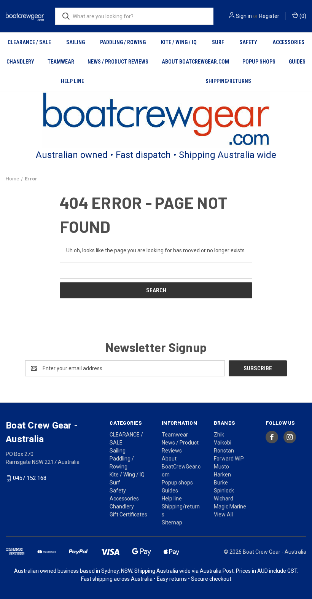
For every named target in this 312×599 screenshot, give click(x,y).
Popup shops (258, 62)
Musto (221, 467)
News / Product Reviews (118, 62)
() (302, 16)
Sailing (75, 42)
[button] (156, 119)
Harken (222, 475)
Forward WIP (229, 459)
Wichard (223, 498)
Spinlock (224, 490)
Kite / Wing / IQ (179, 42)
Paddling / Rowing (123, 42)
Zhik (219, 435)
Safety (248, 42)
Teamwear (61, 62)
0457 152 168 (29, 478)
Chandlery (20, 62)
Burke (221, 483)
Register (269, 16)
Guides (297, 62)
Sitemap (172, 522)
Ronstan (224, 451)
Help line (72, 81)
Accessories (288, 42)
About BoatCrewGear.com (195, 62)
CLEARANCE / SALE (29, 42)
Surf (218, 42)
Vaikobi (222, 443)
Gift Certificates (128, 514)
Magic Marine (230, 506)
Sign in (244, 16)
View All (223, 514)
